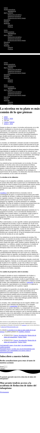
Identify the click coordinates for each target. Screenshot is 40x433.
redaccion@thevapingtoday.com (9, 327)
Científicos (3, 193)
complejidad (13, 306)
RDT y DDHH (8, 13)
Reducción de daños (14, 15)
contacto (24, 325)
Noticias (7, 23)
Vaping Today (22, 337)
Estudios (7, 20)
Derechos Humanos (14, 16)
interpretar (30, 282)
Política (10, 27)
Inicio (6, 8)
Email (2, 366)
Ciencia (10, 25)
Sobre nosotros (9, 9)
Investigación (23, 335)
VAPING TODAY (24, 332)
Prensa (6, 21)
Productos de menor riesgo (17, 18)
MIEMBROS (12, 11)
